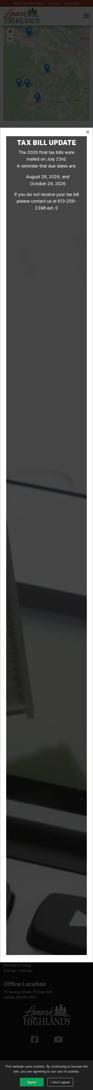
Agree (31, 1082)
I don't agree (60, 1082)
